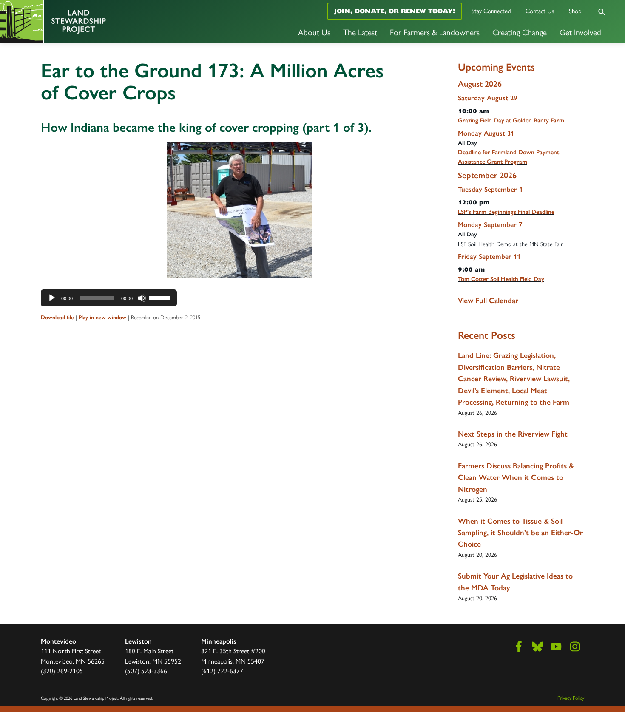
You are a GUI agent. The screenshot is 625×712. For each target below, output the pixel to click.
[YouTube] (556, 646)
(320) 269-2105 (62, 670)
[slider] (161, 297)
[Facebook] (518, 646)
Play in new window (102, 317)
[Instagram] (574, 646)
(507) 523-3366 (146, 670)
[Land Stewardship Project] (104, 21)
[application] (109, 297)
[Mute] (142, 298)
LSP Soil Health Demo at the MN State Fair (510, 243)
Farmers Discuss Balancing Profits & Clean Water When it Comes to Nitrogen (516, 477)
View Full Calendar (488, 300)
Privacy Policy (570, 697)
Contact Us (540, 10)
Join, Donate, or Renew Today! (394, 11)
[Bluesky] (537, 646)
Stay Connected (491, 10)
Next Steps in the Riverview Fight (513, 434)
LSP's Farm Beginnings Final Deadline (506, 212)
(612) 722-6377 (222, 670)
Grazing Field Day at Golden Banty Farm (511, 120)
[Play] (52, 298)
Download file (57, 317)
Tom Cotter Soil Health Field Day (501, 279)
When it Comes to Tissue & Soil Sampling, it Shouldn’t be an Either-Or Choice (520, 532)
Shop (575, 10)
